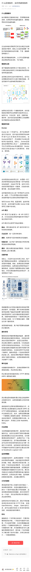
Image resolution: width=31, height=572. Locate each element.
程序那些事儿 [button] (16, 6)
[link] (9, 569)
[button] (15, 543)
